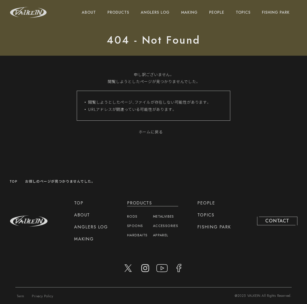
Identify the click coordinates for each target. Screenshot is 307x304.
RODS (132, 216)
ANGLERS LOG (155, 12)
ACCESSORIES (165, 225)
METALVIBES (163, 216)
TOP (13, 181)
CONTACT (277, 220)
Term (20, 296)
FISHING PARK (276, 12)
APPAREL (160, 235)
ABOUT (89, 12)
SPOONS (135, 225)
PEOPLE (216, 12)
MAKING (189, 12)
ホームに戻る (151, 132)
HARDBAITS (137, 235)
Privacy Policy (42, 296)
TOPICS (243, 12)
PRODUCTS (118, 12)
